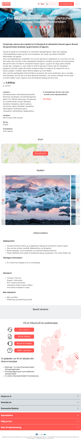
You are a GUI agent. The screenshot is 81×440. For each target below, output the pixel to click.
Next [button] (77, 200)
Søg (42, 4)
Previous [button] (3, 200)
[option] (36, 200)
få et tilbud (47, 99)
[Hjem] (6, 4)
